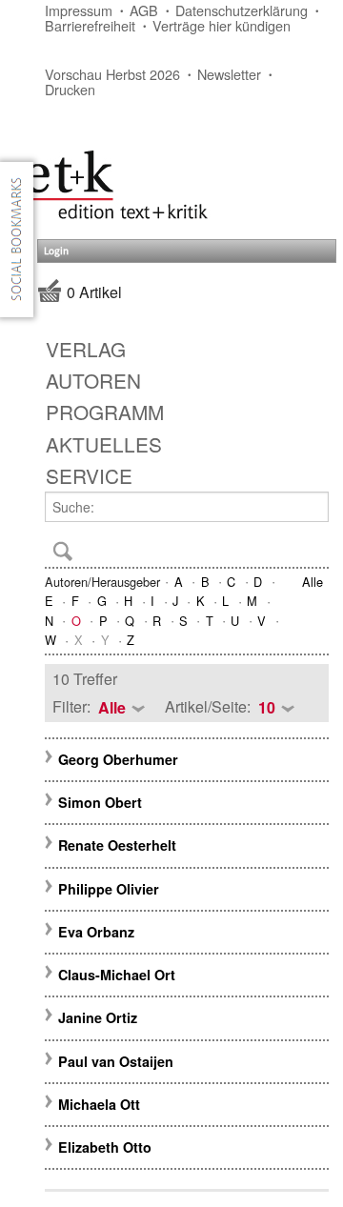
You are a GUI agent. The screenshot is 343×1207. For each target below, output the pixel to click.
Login (56, 251)
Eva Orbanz (96, 931)
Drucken (70, 89)
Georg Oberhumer (118, 759)
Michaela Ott (99, 1104)
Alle (312, 582)
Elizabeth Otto (104, 1147)
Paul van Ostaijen (115, 1061)
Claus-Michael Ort (116, 974)
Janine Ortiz (97, 1017)
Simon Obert (100, 802)
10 (266, 707)
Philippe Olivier (108, 888)
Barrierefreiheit (90, 25)
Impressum (78, 10)
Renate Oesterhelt (117, 845)
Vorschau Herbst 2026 (112, 74)
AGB (144, 10)
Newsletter (229, 74)
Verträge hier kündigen (221, 25)
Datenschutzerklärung (241, 10)
